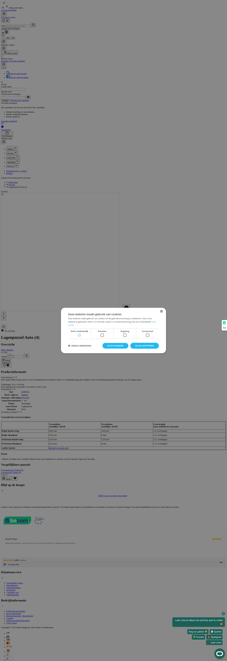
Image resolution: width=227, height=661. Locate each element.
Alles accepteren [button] (144, 345)
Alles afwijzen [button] (115, 345)
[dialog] (113, 330)
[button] (79, 345)
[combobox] (161, 311)
